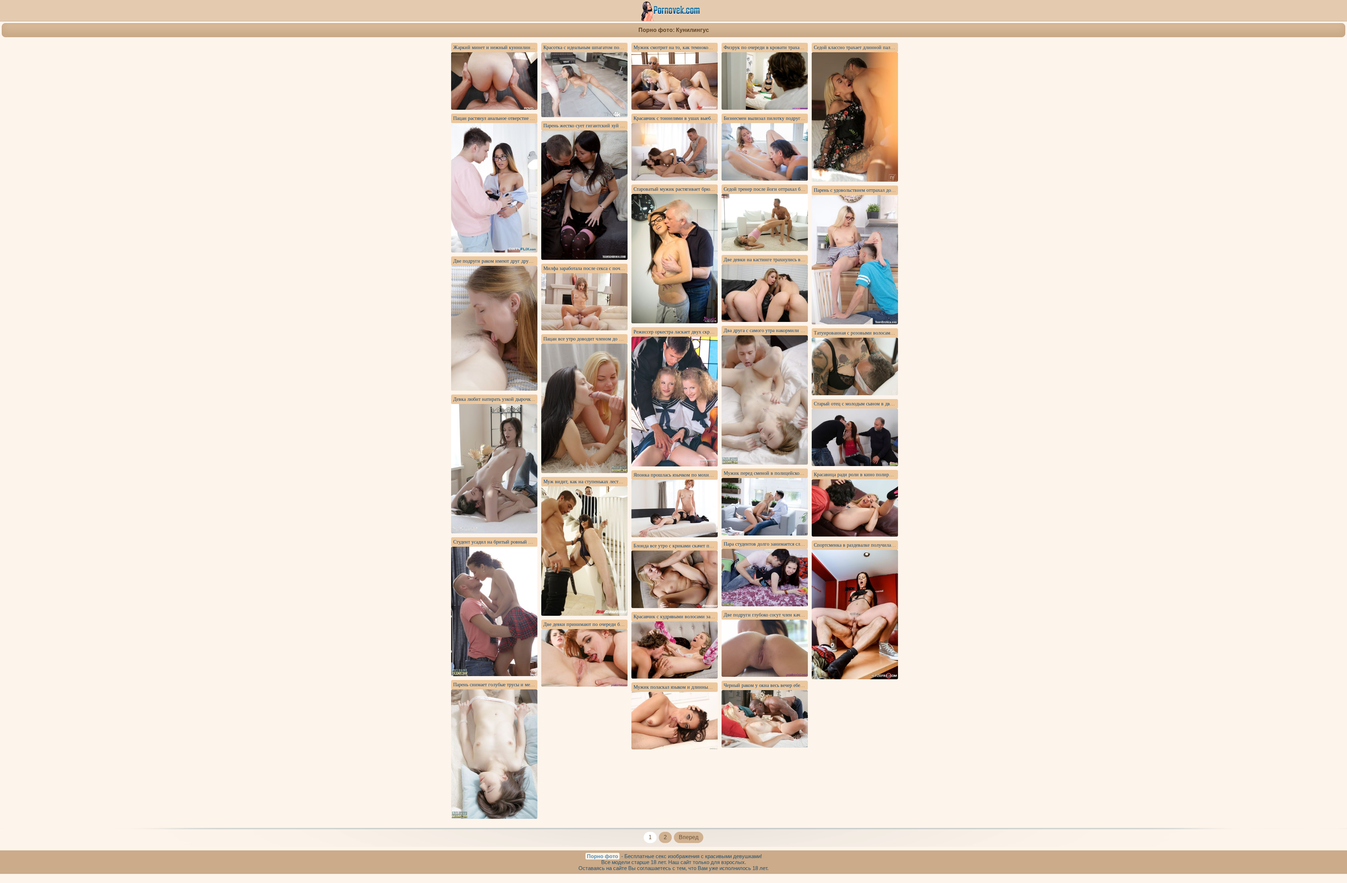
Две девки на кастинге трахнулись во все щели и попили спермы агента (800, 259)
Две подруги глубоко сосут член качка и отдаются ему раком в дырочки (800, 615)
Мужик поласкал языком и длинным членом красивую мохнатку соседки (711, 687)
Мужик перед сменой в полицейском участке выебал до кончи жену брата (802, 473)
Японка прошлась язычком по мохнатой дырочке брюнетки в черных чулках (715, 475)
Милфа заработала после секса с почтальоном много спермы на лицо (616, 268)
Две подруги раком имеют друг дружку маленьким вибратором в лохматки (533, 261)
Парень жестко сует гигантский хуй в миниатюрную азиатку (607, 125)
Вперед (688, 837)
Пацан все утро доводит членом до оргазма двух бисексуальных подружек (622, 339)
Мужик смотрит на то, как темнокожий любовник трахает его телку (706, 47)
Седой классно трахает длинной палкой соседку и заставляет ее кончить (890, 47)
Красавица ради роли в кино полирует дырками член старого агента (886, 474)
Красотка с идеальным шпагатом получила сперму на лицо (606, 47)
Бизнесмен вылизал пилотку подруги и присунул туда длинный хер (796, 118)
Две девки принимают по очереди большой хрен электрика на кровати (618, 624)
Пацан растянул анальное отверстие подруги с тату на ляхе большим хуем (531, 118)
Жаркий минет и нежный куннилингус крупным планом (514, 47)
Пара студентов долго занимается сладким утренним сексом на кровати (800, 544)
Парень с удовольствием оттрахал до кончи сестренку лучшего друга (886, 190)
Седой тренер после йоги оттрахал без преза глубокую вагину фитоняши (801, 189)
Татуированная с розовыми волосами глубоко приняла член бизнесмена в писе (898, 333)
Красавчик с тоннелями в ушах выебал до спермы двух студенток (703, 118)
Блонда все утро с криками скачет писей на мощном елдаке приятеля (707, 545)
